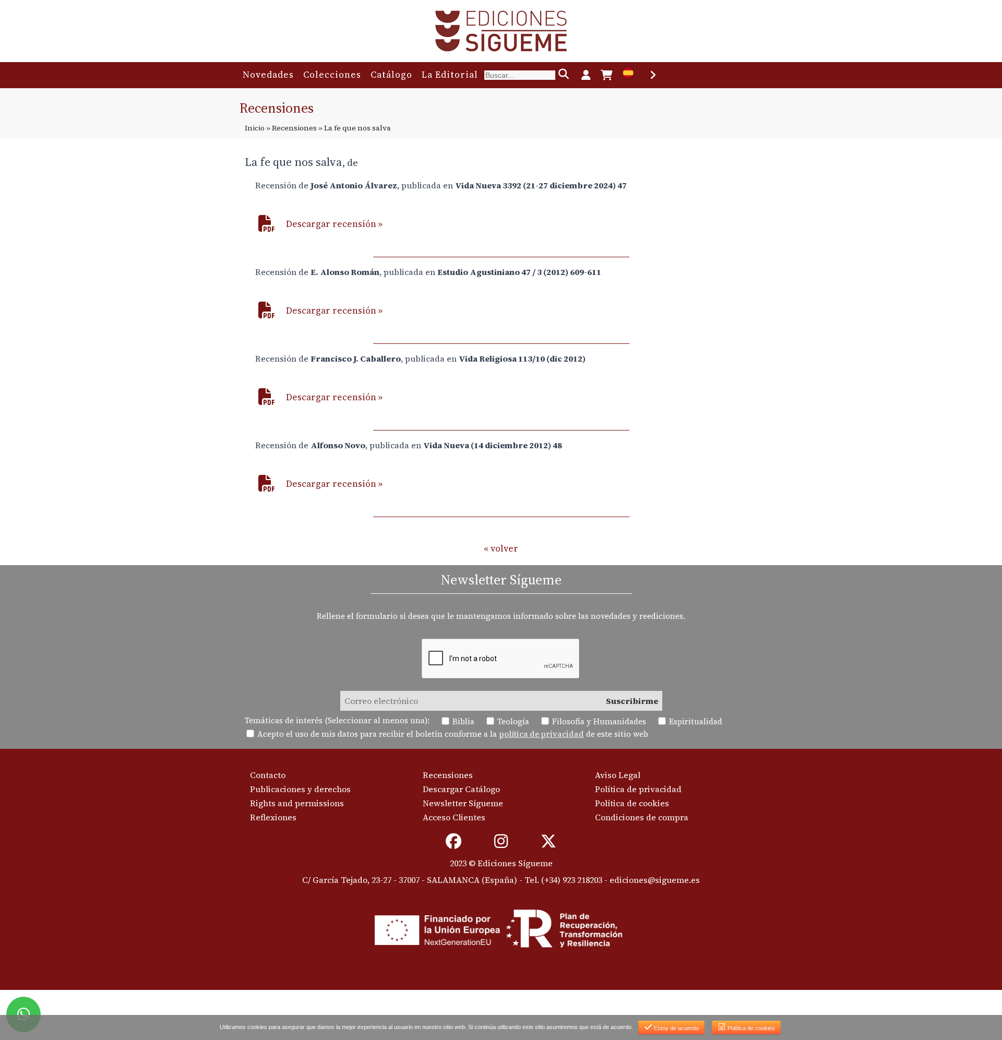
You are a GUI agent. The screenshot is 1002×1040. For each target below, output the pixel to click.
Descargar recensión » (334, 224)
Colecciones (332, 74)
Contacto (267, 775)
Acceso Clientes (454, 817)
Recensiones (294, 128)
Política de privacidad (638, 789)
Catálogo (391, 74)
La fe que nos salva (293, 162)
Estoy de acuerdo (675, 1028)
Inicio (255, 128)
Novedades (268, 74)
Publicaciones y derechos (300, 789)
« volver (501, 548)
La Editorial (450, 74)
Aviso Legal (617, 775)
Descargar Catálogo (461, 789)
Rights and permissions (297, 803)
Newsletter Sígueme (463, 803)
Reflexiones (273, 817)
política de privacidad (541, 733)
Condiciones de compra (641, 817)
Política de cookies (632, 803)
